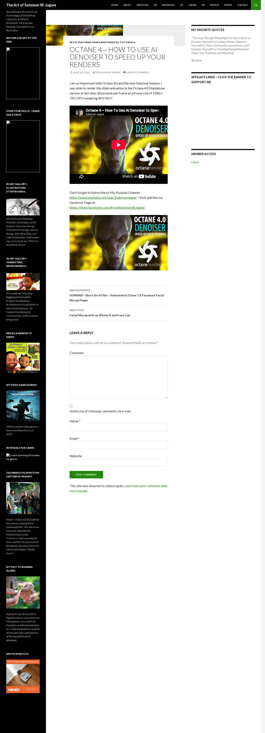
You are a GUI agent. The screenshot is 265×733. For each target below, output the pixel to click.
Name (75, 421)
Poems (228, 5)
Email (75, 438)
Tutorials (127, 42)
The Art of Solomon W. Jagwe (31, 5)
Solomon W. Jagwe (107, 72)
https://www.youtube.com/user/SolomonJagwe (103, 197)
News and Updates (105, 42)
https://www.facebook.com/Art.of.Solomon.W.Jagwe (107, 207)
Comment (77, 353)
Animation (168, 5)
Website (76, 456)
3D (155, 5)
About (127, 5)
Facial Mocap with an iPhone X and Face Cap (100, 313)
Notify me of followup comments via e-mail (100, 411)
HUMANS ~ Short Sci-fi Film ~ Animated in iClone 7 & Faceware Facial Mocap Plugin (117, 295)
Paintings (142, 5)
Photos (214, 5)
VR (203, 5)
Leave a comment (137, 72)
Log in (195, 162)
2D (181, 5)
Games (192, 5)
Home (114, 5)
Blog (73, 42)
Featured (84, 42)
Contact (242, 5)
